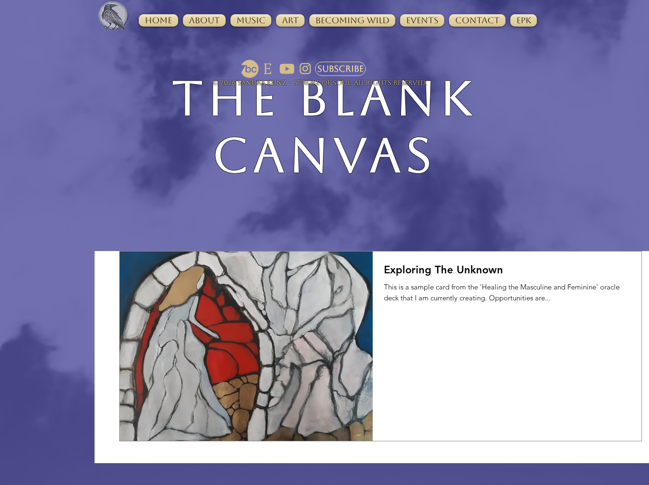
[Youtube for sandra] (287, 69)
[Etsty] (268, 69)
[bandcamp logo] (250, 69)
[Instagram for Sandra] (305, 69)
